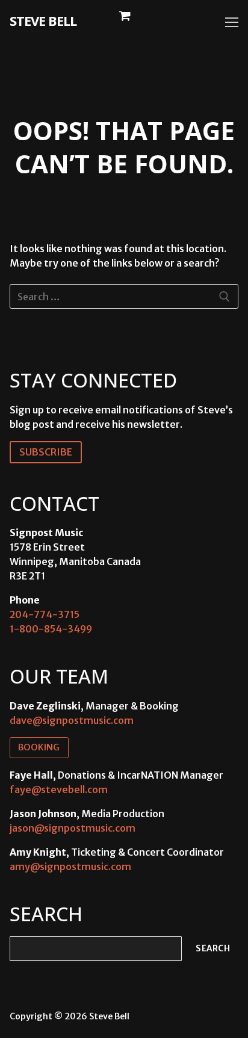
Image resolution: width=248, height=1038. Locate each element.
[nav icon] (231, 22)
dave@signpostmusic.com (72, 720)
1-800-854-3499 (51, 629)
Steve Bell (43, 20)
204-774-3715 (44, 614)
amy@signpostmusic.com (70, 866)
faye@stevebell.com (59, 789)
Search (213, 949)
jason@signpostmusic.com (72, 828)
